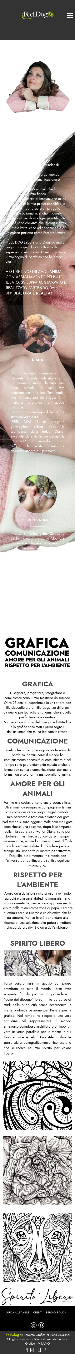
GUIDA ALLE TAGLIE (17, 1312)
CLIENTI (37, 1312)
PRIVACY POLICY (56, 1312)
